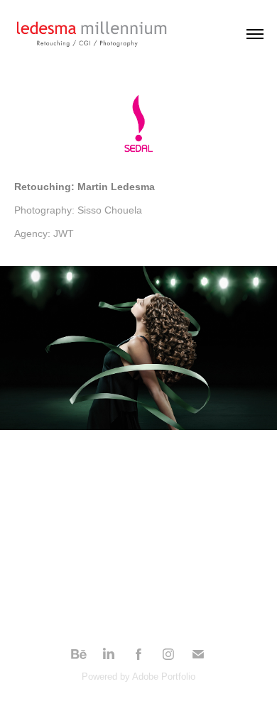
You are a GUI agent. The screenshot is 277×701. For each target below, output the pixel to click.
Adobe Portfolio (163, 676)
